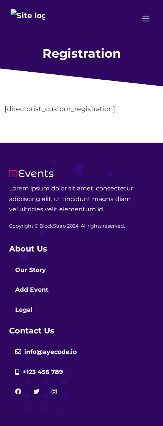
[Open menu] (145, 19)
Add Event (32, 289)
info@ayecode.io (50, 351)
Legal (24, 309)
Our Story (30, 270)
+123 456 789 (43, 372)
